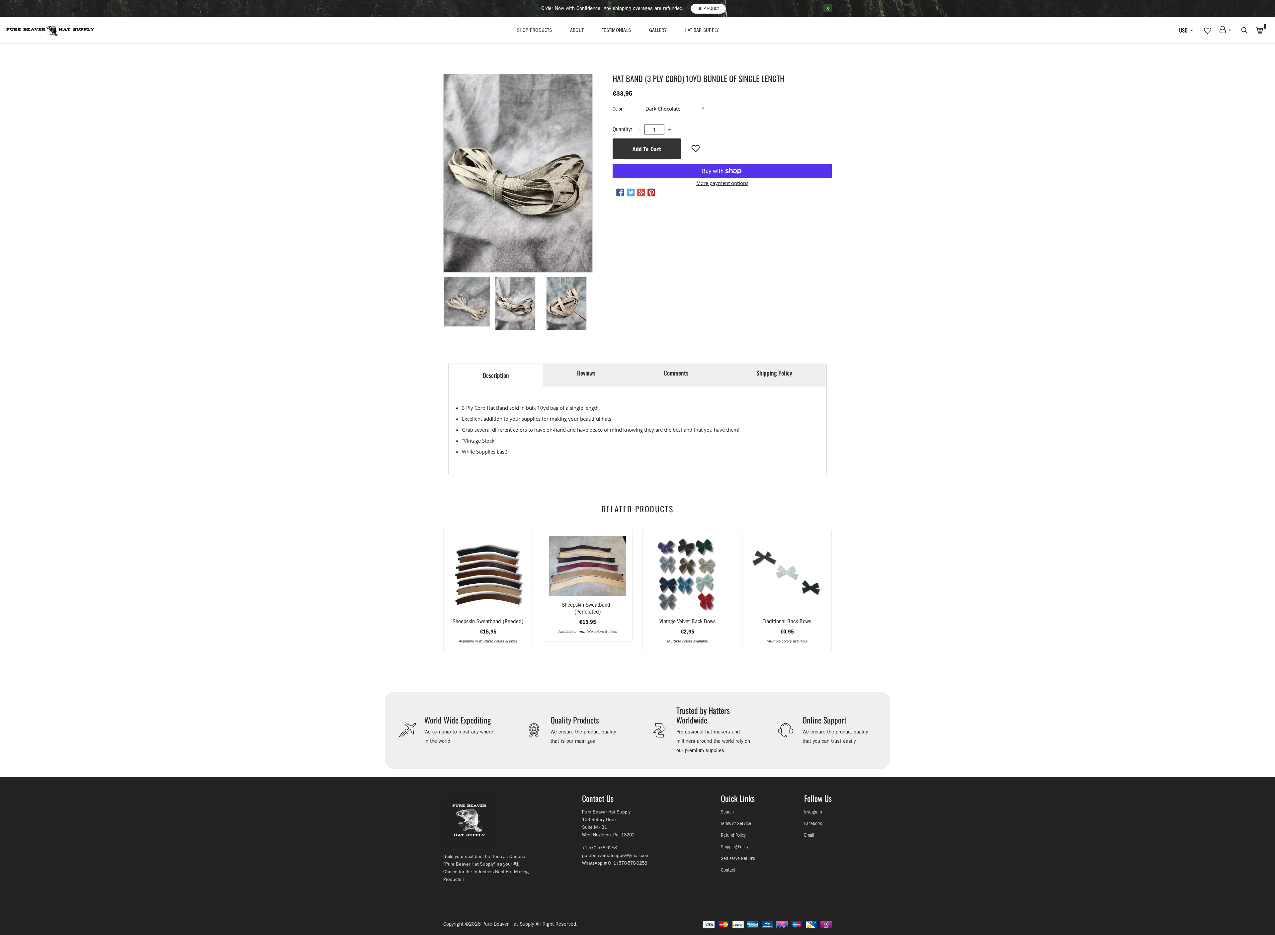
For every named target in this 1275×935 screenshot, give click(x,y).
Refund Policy (733, 835)
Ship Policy (708, 8)
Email (809, 835)
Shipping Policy (734, 847)
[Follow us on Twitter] (630, 193)
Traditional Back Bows (787, 621)
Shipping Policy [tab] (774, 373)
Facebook (813, 823)
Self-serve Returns (738, 858)
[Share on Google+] (641, 193)
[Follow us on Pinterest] (651, 193)
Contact (728, 870)
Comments (676, 373)
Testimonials (616, 30)
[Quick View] (505, 584)
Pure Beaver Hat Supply (508, 924)
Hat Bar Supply (702, 30)
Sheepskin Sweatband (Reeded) (488, 621)
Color (617, 109)
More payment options (722, 183)
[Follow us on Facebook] (620, 193)
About (577, 30)
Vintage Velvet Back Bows (687, 621)
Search (727, 812)
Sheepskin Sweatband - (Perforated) (588, 608)
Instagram (813, 812)
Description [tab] (496, 375)
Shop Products (534, 30)
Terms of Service (736, 823)
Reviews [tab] (586, 373)
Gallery (657, 30)
